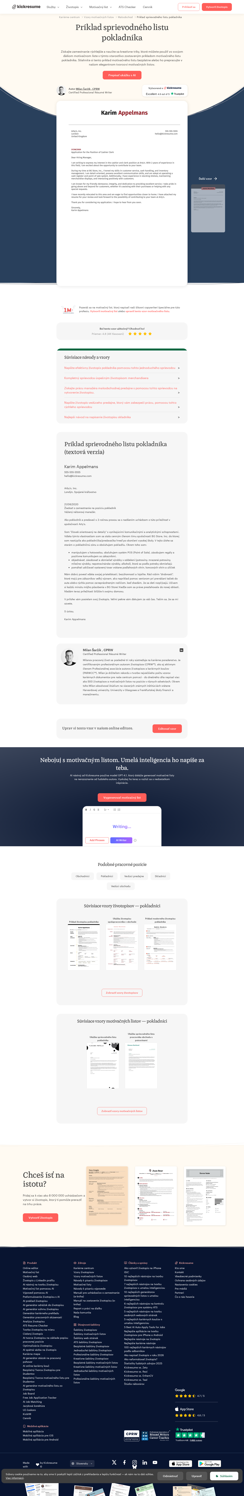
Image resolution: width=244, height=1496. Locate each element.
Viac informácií (15, 1477)
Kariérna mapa (31, 1353)
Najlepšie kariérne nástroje (140, 1343)
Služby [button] (51, 7)
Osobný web (30, 1276)
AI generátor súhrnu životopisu (41, 1309)
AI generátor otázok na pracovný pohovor (42, 1359)
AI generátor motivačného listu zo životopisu (42, 1387)
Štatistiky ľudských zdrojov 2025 (143, 1363)
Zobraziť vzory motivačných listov (122, 1110)
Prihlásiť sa (188, 6)
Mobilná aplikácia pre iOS (38, 1435)
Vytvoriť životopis (217, 6)
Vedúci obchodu (120, 886)
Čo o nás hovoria (184, 1296)
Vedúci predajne (134, 876)
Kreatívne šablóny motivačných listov (95, 1366)
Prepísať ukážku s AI (122, 75)
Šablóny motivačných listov (90, 1333)
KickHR (27, 1414)
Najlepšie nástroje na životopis (142, 1339)
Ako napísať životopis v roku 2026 (144, 1355)
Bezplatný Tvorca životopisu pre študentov (41, 1371)
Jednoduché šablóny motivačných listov (93, 1372)
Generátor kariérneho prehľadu (41, 1313)
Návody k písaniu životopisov (91, 1280)
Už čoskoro (29, 1409)
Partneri (179, 1292)
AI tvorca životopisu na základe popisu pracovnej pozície (45, 1339)
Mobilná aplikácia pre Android (40, 1439)
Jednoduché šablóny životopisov (93, 1350)
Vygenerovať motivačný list (122, 797)
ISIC (126, 1272)
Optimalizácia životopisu (37, 1345)
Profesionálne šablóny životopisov (93, 1354)
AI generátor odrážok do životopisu (43, 1304)
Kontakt (179, 1272)
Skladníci (160, 876)
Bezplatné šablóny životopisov (91, 1346)
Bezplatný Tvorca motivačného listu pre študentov (46, 1379)
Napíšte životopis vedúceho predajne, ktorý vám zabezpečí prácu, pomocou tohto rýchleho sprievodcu (120, 404)
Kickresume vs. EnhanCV (138, 1375)
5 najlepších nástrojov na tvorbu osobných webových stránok (143, 1313)
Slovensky (82, 1463)
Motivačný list (31, 1272)
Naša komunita (82, 1312)
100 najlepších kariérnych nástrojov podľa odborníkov (145, 1349)
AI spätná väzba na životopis (39, 1349)
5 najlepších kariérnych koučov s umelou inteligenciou (143, 1321)
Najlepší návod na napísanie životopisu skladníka (97, 417)
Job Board (29, 1393)
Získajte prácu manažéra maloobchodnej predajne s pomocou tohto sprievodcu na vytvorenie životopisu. (120, 390)
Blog (76, 1316)
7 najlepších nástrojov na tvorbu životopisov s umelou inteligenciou (144, 1286)
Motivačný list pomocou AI (38, 1288)
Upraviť (197, 1476)
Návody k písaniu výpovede (90, 1288)
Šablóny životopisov (85, 1329)
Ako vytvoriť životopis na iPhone (142, 1268)
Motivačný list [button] (98, 7)
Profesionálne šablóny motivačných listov (94, 1380)
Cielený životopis (33, 1333)
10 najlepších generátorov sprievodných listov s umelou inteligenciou (141, 1295)
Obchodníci (83, 876)
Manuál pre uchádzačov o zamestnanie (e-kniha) (96, 1294)
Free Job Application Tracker (39, 1397)
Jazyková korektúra (34, 1405)
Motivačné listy (82, 1284)
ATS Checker (127, 7)
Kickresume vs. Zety (136, 1367)
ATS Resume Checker (35, 1325)
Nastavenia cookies (186, 1284)
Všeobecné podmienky (188, 1276)
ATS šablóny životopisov (88, 1342)
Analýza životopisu (34, 1321)
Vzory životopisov (84, 1272)
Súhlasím (226, 1476)
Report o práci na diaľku (88, 1308)
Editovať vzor (167, 728)
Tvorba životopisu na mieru (38, 1329)
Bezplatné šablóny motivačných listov (96, 1362)
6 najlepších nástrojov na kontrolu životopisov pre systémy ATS (144, 1305)
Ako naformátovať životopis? (140, 1359)
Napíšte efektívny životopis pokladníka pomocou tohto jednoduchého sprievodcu (120, 367)
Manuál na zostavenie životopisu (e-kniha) (95, 1302)
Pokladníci (107, 876)
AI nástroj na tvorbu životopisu (40, 1284)
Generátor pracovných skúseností (42, 1317)
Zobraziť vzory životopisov (122, 992)
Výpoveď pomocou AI (35, 1292)
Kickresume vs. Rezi (136, 1371)
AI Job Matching (32, 1401)
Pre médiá (181, 1288)
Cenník (147, 7)
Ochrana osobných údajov (190, 1280)
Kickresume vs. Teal (135, 1379)
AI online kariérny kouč (36, 1365)
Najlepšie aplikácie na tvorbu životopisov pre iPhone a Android (143, 1333)
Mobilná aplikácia (33, 1431)
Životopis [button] (72, 7)
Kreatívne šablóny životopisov (91, 1358)
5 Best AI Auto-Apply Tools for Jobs (144, 1327)
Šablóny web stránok (86, 1337)
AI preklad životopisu (35, 1300)
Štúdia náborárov (134, 1383)
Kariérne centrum (84, 1268)
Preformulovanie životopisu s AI (41, 1296)
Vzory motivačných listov (88, 1276)
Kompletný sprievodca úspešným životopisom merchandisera (106, 378)
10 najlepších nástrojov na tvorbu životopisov (143, 1278)
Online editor (30, 1268)
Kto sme (180, 1268)
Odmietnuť (170, 1476)
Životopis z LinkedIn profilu (38, 1280)
